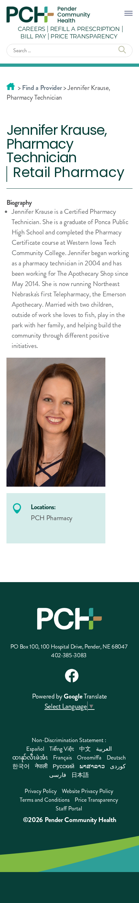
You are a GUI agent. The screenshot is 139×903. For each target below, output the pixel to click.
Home (10, 86)
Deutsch (116, 757)
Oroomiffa (89, 757)
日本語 (80, 775)
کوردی (118, 766)
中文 (85, 749)
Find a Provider (42, 88)
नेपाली (41, 766)
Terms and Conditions (45, 800)
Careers (31, 29)
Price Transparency (83, 36)
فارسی (57, 775)
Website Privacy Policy (87, 791)
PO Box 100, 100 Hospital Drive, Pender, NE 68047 (69, 646)
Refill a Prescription (85, 29)
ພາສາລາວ (92, 766)
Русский (63, 766)
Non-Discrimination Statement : (69, 740)
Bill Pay (33, 36)
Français (62, 757)
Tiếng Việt (61, 749)
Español (35, 749)
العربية (104, 749)
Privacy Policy (41, 791)
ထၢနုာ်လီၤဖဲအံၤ (30, 757)
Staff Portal (69, 808)
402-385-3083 (69, 655)
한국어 (21, 766)
